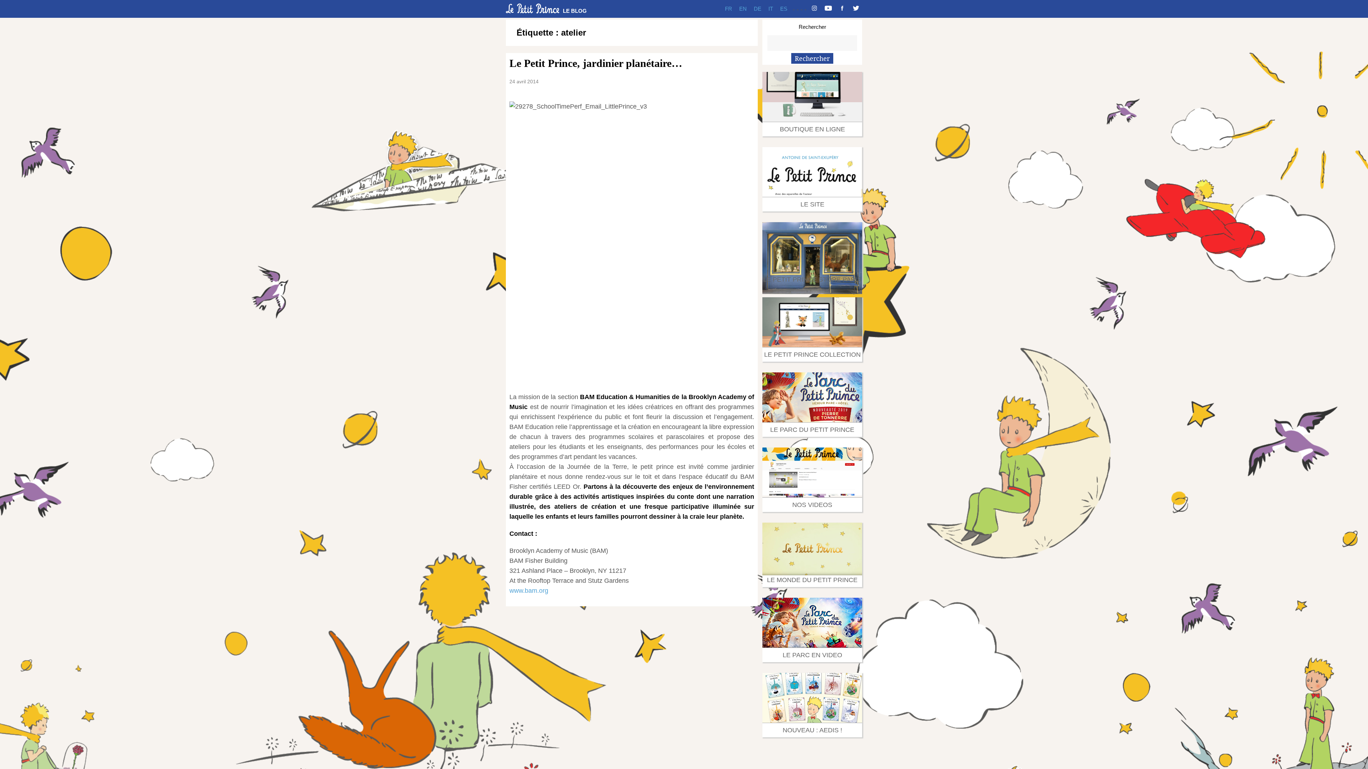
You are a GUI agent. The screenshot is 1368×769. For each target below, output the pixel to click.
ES (783, 9)
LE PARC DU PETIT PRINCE (812, 429)
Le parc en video (812, 655)
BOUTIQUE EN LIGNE (812, 129)
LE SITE (812, 204)
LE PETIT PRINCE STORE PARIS (812, 279)
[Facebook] (842, 9)
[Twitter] (856, 9)
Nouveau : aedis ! (812, 730)
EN (743, 9)
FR (728, 9)
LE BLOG (575, 11)
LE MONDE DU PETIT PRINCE (812, 580)
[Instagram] (814, 9)
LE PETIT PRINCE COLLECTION (812, 354)
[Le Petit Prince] (532, 9)
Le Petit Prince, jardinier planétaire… (595, 63)
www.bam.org (528, 590)
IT (770, 9)
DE (757, 9)
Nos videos (812, 504)
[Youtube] (828, 9)
